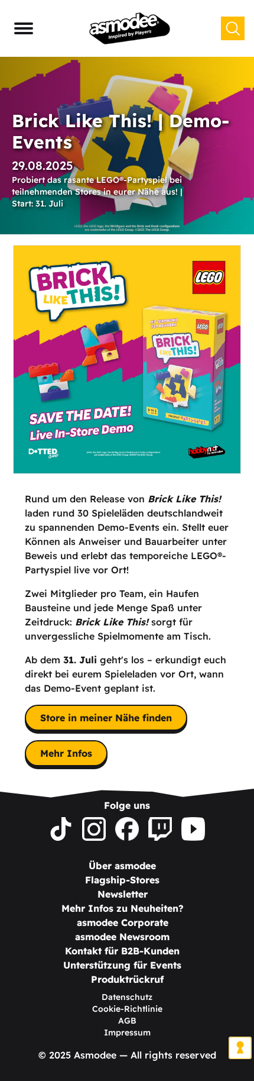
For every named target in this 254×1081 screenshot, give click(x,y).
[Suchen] (233, 28)
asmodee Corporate (122, 922)
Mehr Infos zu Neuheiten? (122, 908)
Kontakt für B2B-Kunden (122, 951)
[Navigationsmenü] (23, 28)
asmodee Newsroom (122, 937)
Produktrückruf (127, 979)
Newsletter (122, 894)
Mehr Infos (66, 753)
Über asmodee (122, 866)
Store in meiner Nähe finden (106, 718)
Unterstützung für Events (122, 965)
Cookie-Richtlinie (127, 1008)
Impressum (127, 1032)
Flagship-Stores (122, 880)
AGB (127, 1020)
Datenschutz (127, 997)
